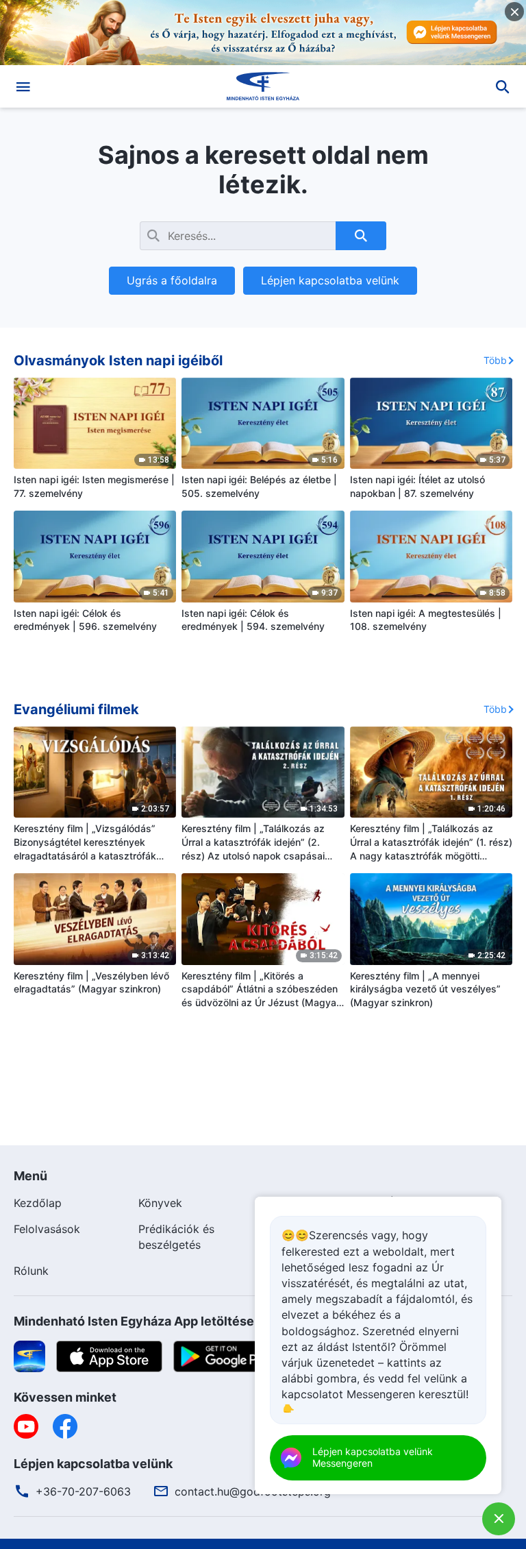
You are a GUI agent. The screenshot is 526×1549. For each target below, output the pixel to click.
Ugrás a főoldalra (172, 280)
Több (495, 360)
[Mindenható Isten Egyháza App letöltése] (29, 1355)
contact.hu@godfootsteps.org (253, 1491)
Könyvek (160, 1203)
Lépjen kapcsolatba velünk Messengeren (372, 1457)
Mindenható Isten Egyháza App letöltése (134, 1321)
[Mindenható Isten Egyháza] (263, 86)
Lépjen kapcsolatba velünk (330, 280)
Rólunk (31, 1271)
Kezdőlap (38, 1203)
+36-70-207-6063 (83, 1491)
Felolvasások (47, 1229)
